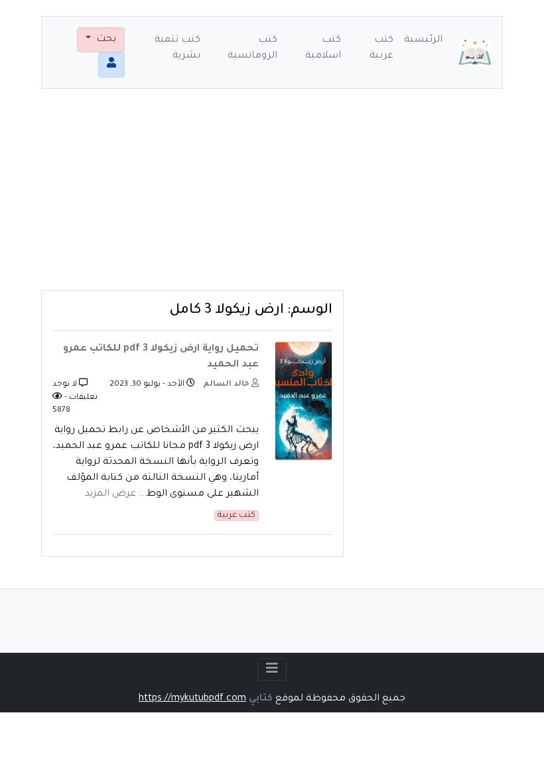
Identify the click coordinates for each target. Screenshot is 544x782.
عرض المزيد (110, 494)
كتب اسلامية (323, 48)
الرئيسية (423, 40)
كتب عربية (381, 48)
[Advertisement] (272, 197)
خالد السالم (227, 384)
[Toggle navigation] (272, 669)
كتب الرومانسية (252, 48)
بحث (105, 39)
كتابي (261, 699)
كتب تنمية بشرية (177, 48)
